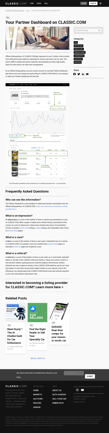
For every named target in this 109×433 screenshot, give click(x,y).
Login (84, 3)
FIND (32, 3)
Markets (37, 394)
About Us (56, 390)
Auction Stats (78, 46)
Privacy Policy (79, 402)
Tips (7, 17)
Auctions (38, 399)
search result (24, 228)
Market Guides (79, 49)
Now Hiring (78, 62)
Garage (37, 407)
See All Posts (36, 358)
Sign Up (93, 3)
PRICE (39, 3)
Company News (79, 55)
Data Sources (59, 394)
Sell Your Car (59, 399)
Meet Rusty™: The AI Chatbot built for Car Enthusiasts (15, 336)
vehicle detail (13, 231)
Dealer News (78, 59)
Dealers (37, 403)
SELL (46, 3)
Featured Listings (80, 52)
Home (36, 390)
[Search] (99, 30)
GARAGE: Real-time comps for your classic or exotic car (59, 333)
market (38, 228)
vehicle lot (17, 247)
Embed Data (58, 403)
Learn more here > (49, 287)
